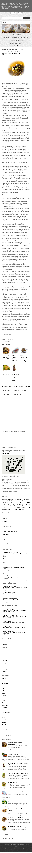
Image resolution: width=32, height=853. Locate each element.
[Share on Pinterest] (11, 339)
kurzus (14, 53)
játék (28, 502)
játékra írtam (10, 504)
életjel (10, 53)
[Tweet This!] (7, 339)
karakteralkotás (5, 505)
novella (3, 507)
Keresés (26, 18)
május (5, 534)
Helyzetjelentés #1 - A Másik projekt (6, 374)
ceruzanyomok (18, 499)
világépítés (14, 509)
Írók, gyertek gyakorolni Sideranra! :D (6, 357)
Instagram (16, 13)
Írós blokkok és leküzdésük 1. (15, 826)
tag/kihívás (7, 509)
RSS (21, 13)
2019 (4, 545)
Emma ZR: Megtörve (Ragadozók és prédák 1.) (14, 572)
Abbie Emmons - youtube (9, 621)
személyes (18, 53)
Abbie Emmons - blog (8, 631)
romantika (9, 507)
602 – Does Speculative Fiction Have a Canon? (14, 627)
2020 (4, 543)
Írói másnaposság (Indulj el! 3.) (10, 577)
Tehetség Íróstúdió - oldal (9, 586)
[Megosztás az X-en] (6, 341)
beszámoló (5, 53)
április (5, 537)
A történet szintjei (12, 782)
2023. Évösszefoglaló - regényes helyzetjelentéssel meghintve (24, 358)
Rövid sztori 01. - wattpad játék (15, 817)
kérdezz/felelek (16, 506)
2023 (4, 521)
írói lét (21, 502)
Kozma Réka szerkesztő (9, 592)
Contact (18, 13)
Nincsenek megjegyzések (9, 54)
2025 (4, 516)
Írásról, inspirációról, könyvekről (11, 552)
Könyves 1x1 (6, 558)
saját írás (16, 507)
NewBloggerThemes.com (25, 848)
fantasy (19, 500)
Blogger (16, 846)
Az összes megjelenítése (26, 580)
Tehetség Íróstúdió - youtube (10, 598)
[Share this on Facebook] (5, 339)
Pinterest (13, 13)
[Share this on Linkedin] (12, 339)
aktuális (4, 499)
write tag (22, 509)
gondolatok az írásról (8, 502)
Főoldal (15, 386)
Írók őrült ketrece (6, 453)
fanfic (14, 500)
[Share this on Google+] (9, 339)
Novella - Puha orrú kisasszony (15, 791)
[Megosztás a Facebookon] (7, 341)
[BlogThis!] (4, 341)
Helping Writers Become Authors (11, 615)
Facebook (10, 13)
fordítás (26, 500)
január (5, 539)
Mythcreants (6, 626)
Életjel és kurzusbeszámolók (12, 49)
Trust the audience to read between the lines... (13, 622)
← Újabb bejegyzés (6, 386)
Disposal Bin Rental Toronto (16, 849)
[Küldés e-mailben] (3, 341)
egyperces (27, 499)
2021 (4, 524)
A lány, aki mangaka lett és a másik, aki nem (18, 773)
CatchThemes (9, 848)
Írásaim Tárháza (7, 570)
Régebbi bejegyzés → (24, 386)
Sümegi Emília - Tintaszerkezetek (17, 844)
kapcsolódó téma (23, 504)
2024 (4, 518)
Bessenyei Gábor (7, 564)
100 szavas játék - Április (14, 799)
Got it (20, 10)
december (6, 526)
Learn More (14, 10)
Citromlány (6, 575)
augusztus (6, 528)
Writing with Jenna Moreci (9, 609)
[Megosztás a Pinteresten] (9, 341)
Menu (4, 22)
